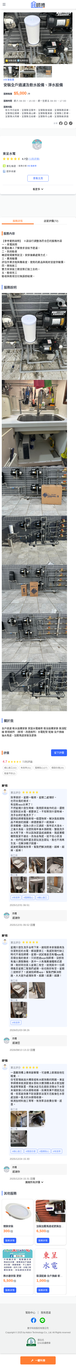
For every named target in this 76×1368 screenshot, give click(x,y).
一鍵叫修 (40, 1360)
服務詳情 (18, 221)
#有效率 (16, 897)
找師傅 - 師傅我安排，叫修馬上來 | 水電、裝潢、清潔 (38, 4)
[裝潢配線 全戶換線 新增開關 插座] (51, 1260)
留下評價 (59, 752)
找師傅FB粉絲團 (33, 1320)
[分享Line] (66, 123)
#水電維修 (32, 166)
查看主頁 (38, 178)
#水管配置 (9, 80)
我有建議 (46, 1312)
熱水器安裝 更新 (12, 1275)
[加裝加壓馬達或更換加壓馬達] (51, 1211)
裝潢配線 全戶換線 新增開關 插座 (54, 1275)
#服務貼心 (28, 897)
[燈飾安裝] (18, 1211)
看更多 (36, 189)
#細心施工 (42, 897)
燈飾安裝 (8, 1226)
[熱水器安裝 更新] (18, 1260)
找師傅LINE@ (42, 1320)
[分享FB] (61, 123)
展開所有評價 (32, 1182)
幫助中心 (30, 1312)
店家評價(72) (51, 221)
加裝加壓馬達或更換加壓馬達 (52, 1226)
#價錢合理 (31, 1151)
